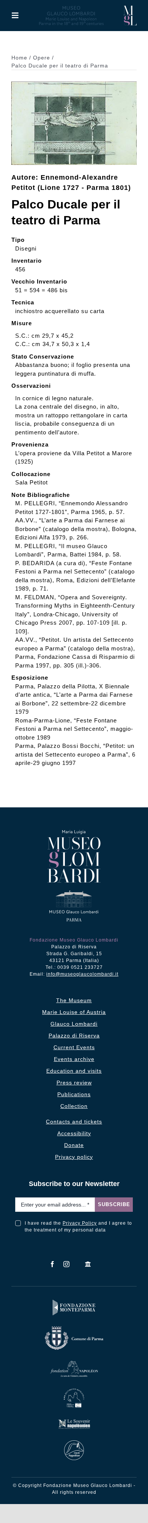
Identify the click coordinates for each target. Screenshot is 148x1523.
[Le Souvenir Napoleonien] (74, 1420)
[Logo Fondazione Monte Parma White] (74, 1301)
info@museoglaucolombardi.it (82, 974)
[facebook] (52, 1264)
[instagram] (66, 1264)
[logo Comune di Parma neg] (74, 1328)
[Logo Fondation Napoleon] (74, 1362)
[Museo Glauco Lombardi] (130, 8)
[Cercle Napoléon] (74, 1442)
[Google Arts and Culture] (88, 1264)
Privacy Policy (80, 1223)
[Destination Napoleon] (74, 1390)
